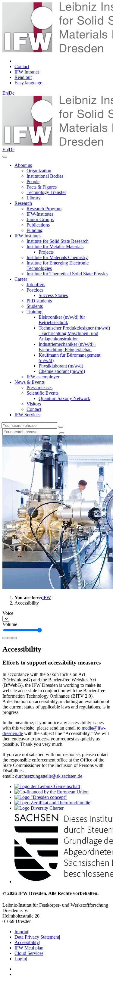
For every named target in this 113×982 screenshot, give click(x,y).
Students (35, 306)
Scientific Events (42, 393)
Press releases (39, 387)
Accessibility (26, 942)
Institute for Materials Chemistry (57, 257)
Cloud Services (28, 953)
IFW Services (27, 414)
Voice (7, 613)
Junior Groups (40, 219)
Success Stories (53, 295)
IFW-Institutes (40, 214)
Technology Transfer (46, 192)
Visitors (34, 403)
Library (34, 197)
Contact (34, 409)
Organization (39, 170)
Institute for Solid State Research (58, 241)
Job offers (36, 284)
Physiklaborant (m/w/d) (61, 365)
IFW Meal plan (28, 947)
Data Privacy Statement (36, 937)
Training (34, 311)
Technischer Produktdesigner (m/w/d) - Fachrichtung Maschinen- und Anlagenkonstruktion (74, 333)
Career (20, 279)
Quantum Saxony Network (64, 398)
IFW (46, 597)
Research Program (44, 208)
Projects (46, 252)
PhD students (39, 300)
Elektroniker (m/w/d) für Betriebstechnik (62, 319)
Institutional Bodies (45, 176)
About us (23, 165)
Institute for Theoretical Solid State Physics (67, 273)
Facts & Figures (42, 186)
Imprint (21, 931)
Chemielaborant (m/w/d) (62, 371)
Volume (9, 624)
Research (23, 203)
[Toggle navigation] (4, 157)
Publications (38, 224)
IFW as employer (43, 376)
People (33, 181)
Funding (34, 230)
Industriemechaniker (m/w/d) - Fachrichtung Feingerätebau (67, 347)
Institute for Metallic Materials (55, 246)
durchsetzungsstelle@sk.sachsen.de (48, 776)
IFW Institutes (27, 235)
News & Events (29, 382)
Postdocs (35, 289)
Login (20, 958)
